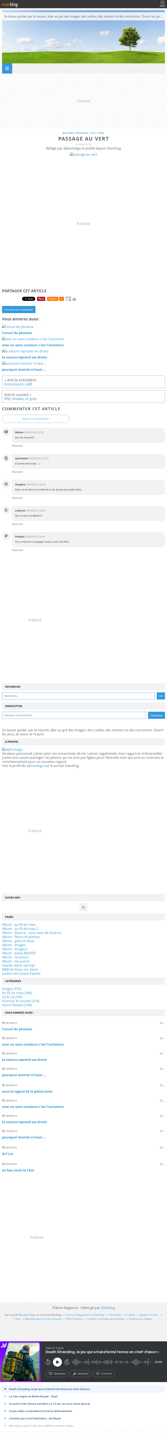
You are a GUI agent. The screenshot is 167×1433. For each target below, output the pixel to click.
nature (68, 132)
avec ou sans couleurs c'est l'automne (33, 1044)
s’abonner (59, 1374)
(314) (20, 1001)
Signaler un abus (149, 1314)
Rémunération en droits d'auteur (43, 1319)
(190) (17, 1005)
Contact (130, 1314)
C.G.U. (17, 1319)
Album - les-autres (16, 961)
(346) (17, 993)
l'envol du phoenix (17, 1029)
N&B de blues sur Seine (20, 969)
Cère (100, 132)
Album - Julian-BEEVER (19, 953)
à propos (106, 1374)
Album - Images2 (14, 949)
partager (83, 1374)
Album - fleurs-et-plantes (21, 937)
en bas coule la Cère (18, 1170)
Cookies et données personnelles (106, 1319)
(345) (12, 997)
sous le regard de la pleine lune (27, 1091)
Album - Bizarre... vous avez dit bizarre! (31, 932)
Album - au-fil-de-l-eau (19, 924)
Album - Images (14, 945)
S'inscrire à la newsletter (18, 309)
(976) (11, 988)
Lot (93, 132)
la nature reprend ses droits (24, 1059)
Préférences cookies (140, 1319)
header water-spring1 (18, 965)
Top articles (115, 1314)
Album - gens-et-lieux (18, 941)
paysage (82, 132)
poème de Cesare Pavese (21, 973)
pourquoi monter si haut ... (24, 1075)
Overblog (108, 1307)
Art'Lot (7, 1153)
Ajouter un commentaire (35, 418)
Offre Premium (74, 1319)
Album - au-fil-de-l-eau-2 (20, 928)
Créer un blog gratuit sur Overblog (84, 1314)
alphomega (35, 765)
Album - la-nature (15, 957)
